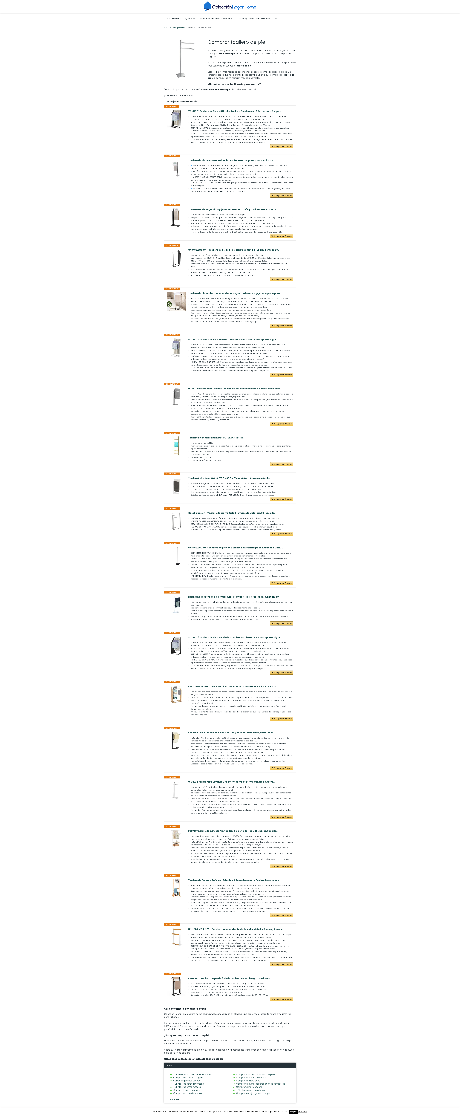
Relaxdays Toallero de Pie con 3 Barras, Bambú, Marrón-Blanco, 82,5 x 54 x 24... (233, 686)
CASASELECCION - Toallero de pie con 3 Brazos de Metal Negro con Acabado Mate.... (235, 547)
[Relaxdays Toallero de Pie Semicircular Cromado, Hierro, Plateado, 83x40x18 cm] (176, 605)
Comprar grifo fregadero (249, 1087)
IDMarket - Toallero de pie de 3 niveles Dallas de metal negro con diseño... (230, 978)
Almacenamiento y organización (181, 18)
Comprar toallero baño (248, 1080)
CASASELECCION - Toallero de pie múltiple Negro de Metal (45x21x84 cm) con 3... (233, 249)
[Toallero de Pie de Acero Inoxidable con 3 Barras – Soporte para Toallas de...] (176, 168)
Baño (277, 18)
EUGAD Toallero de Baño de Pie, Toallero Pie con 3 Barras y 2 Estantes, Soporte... (233, 831)
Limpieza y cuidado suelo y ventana (254, 18)
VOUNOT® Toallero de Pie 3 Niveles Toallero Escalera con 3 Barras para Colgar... (233, 339)
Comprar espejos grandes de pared (254, 1093)
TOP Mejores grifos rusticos (187, 1087)
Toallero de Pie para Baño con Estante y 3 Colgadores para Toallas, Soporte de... (233, 880)
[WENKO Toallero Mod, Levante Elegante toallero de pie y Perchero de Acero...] (176, 790)
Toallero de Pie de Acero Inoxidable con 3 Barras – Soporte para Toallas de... (231, 160)
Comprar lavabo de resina (186, 1090)
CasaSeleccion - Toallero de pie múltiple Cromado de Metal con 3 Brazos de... (232, 513)
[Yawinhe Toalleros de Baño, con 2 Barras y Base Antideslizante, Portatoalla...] (176, 740)
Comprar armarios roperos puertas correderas (260, 1083)
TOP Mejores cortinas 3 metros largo (192, 1074)
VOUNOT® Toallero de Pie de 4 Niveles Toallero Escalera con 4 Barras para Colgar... (235, 637)
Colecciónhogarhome (174, 28)
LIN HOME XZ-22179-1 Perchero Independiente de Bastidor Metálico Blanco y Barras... (236, 929)
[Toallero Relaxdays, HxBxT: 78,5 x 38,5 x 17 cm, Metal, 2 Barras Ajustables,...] (176, 486)
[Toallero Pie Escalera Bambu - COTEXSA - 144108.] (176, 445)
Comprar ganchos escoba (187, 1080)
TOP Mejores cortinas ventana (188, 1083)
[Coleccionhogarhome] (230, 6)
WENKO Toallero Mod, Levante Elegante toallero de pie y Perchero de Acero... (231, 781)
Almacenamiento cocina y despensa (216, 18)
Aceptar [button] (293, 1112)
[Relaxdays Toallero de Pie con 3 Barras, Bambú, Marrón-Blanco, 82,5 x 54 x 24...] (176, 694)
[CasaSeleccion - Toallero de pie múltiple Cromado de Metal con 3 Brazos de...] (176, 521)
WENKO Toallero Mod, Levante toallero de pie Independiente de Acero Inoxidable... (235, 388)
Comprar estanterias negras (188, 1077)
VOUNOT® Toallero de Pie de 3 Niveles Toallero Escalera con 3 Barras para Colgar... (234, 111)
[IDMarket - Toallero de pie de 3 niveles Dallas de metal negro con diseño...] (176, 986)
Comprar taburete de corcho (251, 1077)
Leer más (302, 1111)
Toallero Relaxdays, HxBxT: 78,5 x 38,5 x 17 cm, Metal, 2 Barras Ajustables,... (230, 478)
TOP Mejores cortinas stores (250, 1090)
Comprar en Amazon (283, 146)
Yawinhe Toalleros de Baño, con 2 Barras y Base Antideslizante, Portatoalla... (231, 732)
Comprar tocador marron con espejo (255, 1074)
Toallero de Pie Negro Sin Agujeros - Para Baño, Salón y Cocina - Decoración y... (233, 209)
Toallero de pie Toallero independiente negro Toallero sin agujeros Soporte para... (235, 293)
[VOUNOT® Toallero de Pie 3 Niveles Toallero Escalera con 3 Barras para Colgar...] (176, 347)
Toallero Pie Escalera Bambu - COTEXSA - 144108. (216, 437)
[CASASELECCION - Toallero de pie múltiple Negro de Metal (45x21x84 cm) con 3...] (176, 258)
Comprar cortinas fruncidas (187, 1093)
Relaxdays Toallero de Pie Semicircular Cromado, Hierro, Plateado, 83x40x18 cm (233, 596)
